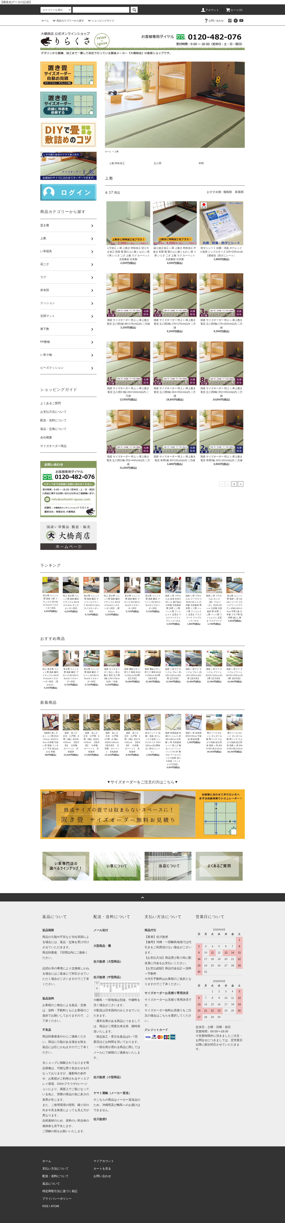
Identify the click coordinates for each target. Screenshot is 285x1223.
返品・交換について (53, 428)
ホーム (45, 20)
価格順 (227, 192)
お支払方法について (53, 411)
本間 (201, 163)
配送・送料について (53, 420)
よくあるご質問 (50, 403)
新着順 (239, 192)
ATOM (55, 1206)
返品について (51, 1183)
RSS (45, 1206)
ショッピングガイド (103, 20)
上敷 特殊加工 (117, 163)
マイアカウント (103, 1161)
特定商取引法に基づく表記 (59, 1191)
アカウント (212, 10)
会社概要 (46, 437)
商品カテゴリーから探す (70, 20)
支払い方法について (55, 1168)
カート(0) (237, 10)
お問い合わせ (216, 20)
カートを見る (102, 1168)
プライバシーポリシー (57, 1198)
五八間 (157, 163)
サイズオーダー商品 (53, 446)
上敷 (116, 151)
